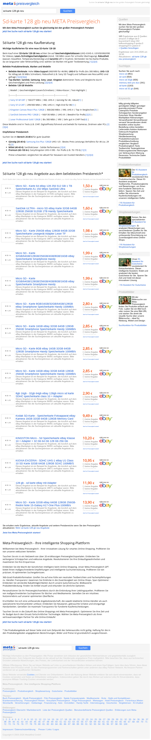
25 (96, 719)
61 (103, 722)
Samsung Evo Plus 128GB (38, 141)
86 (65, 724)
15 (53, 719)
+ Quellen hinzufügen (129, 48)
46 (39, 722)
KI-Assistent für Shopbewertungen (127, 245)
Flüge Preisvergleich (81, 700)
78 (31, 724)
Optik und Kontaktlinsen (119, 698)
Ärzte (103, 698)
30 (117, 719)
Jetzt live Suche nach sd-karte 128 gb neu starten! (27, 31)
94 (99, 724)
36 (143, 719)
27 (104, 719)
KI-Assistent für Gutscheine (137, 261)
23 (87, 719)
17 (61, 719)
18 (66, 719)
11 (36, 719)
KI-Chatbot (138, 703)
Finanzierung (50, 703)
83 (52, 724)
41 (18, 722)
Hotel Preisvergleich (114, 700)
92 (91, 724)
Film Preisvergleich (53, 698)
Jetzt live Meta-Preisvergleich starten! (22, 532)
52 (65, 722)
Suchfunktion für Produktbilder (133, 325)
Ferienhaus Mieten (134, 700)
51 (61, 722)
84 (56, 724)
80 (39, 724)
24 (91, 719)
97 (112, 724)
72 (5, 724)
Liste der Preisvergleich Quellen (57, 710)
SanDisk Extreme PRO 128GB (24, 114)
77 (26, 724)
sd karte (123, 85)
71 (146, 722)
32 (125, 719)
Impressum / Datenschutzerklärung (19, 729)
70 (142, 722)
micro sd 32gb (125, 80)
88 (73, 724)
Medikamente (93, 698)
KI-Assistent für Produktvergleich (127, 204)
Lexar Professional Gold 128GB (25, 119)
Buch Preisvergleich (12, 698)
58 (91, 722)
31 (121, 719)
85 (61, 724)
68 (133, 722)
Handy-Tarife (82, 703)
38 (5, 722)
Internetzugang (97, 703)
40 (14, 722)
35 (138, 719)
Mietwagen (98, 700)
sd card (122, 77)
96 (108, 724)
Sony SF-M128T (17, 100)
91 (86, 724)
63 (112, 722)
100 (125, 724)
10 (32, 719)
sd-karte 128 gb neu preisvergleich (133, 57)
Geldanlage (36, 703)
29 (113, 719)
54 (73, 722)
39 (9, 722)
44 (31, 722)
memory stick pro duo (129, 82)
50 (56, 722)
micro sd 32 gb (126, 88)
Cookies (31, 674)
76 (22, 724)
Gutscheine (57, 691)
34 (134, 719)
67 (129, 722)
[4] (96, 61)
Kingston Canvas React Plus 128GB (27, 109)
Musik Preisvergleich (32, 698)
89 (78, 724)
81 (43, 724)
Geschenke (111, 703)
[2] (93, 61)
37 (147, 719)
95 (103, 724)
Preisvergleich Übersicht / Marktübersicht (22, 710)
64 (116, 722)
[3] (23, 77)
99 (120, 724)
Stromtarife (8, 703)
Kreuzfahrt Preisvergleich (58, 700)
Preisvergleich (130, 2)
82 (48, 724)
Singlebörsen (125, 703)
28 (108, 719)
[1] (90, 61)
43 (26, 722)
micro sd (123, 74)
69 (138, 722)
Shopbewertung (42, 691)
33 (130, 719)
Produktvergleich (25, 691)
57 (86, 722)
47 (43, 722)
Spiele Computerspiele (74, 698)
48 (48, 722)
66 (125, 722)
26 (100, 719)
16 (57, 719)
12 (40, 719)
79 (35, 724)
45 (35, 722)
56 (82, 722)
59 (95, 722)
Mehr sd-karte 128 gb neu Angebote (32, 528)
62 (108, 722)
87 (69, 724)
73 (9, 724)
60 (99, 722)
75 (18, 724)
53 (69, 722)
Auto (60, 703)
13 (44, 719)
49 (52, 722)
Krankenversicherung (13, 700)
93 (95, 724)
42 (22, 722)
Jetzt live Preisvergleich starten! (91, 196)
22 (83, 719)
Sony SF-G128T (17, 104)
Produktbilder (70, 691)
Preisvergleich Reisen (34, 700)
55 (78, 722)
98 (116, 724)
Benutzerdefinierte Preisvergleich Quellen (93, 710)
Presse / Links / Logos (48, 729)
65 (120, 722)
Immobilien (69, 703)
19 (70, 719)
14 (48, 719)
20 (74, 719)
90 (82, 724)
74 (14, 724)
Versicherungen (22, 703)
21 (78, 719)
